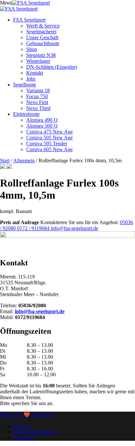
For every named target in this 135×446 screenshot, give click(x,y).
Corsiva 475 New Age (49, 131)
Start (5, 160)
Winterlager (38, 61)
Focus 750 (37, 96)
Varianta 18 (38, 90)
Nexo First (37, 102)
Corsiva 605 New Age (49, 149)
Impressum (24, 437)
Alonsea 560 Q (42, 126)
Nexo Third (38, 108)
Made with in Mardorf (27, 415)
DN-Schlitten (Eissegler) (51, 67)
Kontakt (34, 73)
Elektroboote (26, 114)
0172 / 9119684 (34, 228)
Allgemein (24, 160)
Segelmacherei (41, 31)
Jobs (30, 78)
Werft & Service (43, 25)
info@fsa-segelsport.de (74, 228)
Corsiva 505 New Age (49, 137)
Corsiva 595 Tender (46, 143)
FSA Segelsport (29, 20)
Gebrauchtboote (42, 43)
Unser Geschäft (42, 37)
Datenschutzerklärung (35, 432)
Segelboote (24, 84)
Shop (31, 49)
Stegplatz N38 (41, 55)
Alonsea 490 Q (42, 120)
